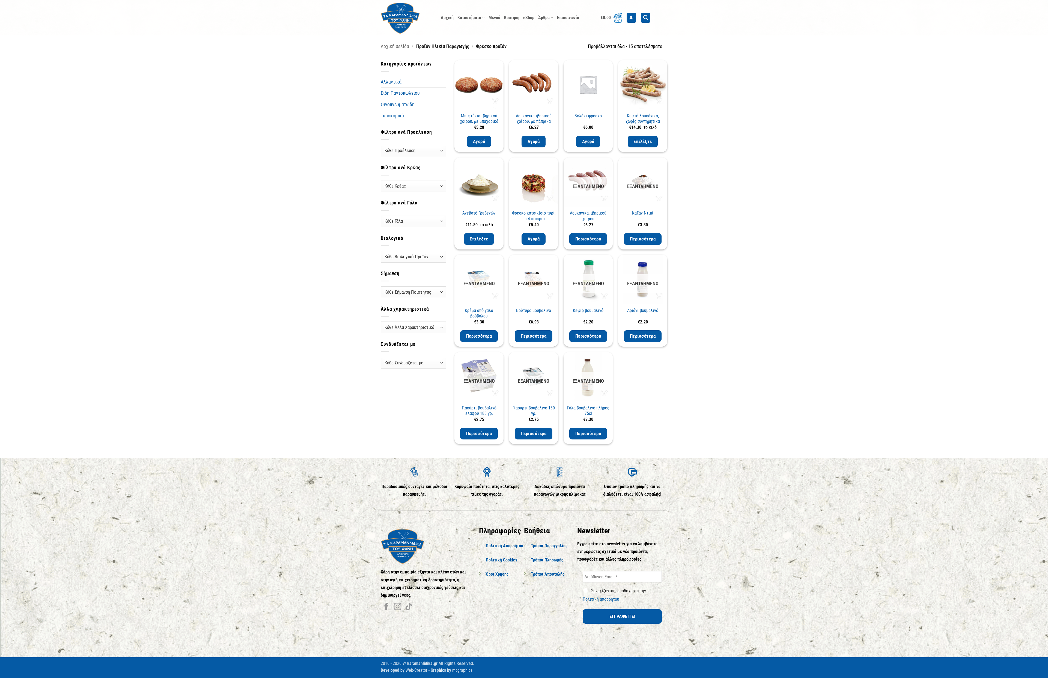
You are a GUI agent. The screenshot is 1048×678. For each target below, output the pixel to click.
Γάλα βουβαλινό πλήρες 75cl (588, 410)
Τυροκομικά (392, 115)
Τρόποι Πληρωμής (547, 560)
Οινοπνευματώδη (398, 104)
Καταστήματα (469, 17)
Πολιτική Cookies (501, 560)
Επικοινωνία (568, 17)
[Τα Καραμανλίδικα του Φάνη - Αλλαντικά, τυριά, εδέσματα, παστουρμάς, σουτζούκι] (407, 17)
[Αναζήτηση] (645, 18)
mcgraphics (462, 670)
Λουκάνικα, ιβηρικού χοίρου (588, 215)
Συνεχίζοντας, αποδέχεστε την (614, 595)
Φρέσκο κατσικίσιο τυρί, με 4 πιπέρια (533, 215)
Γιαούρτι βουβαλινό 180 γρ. (534, 410)
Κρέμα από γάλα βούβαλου (479, 313)
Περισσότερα (588, 239)
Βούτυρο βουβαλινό (533, 310)
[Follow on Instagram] (397, 607)
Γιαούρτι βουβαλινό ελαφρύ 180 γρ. (479, 410)
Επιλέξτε (642, 141)
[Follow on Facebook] (386, 607)
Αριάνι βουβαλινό (642, 310)
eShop (528, 17)
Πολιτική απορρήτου (601, 599)
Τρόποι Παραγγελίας (549, 545)
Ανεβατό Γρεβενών (479, 213)
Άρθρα (544, 17)
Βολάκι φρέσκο (588, 115)
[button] (611, 17)
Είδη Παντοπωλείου (400, 93)
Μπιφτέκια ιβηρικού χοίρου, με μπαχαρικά (479, 118)
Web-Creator (416, 670)
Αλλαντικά (391, 82)
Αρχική (447, 17)
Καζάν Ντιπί (642, 213)
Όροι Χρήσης (497, 574)
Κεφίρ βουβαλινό (588, 310)
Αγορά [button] (479, 141)
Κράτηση (511, 17)
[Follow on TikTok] (408, 607)
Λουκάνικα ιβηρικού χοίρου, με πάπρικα (534, 118)
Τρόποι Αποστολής (547, 574)
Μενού (494, 17)
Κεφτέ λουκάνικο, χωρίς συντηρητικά (643, 118)
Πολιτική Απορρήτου (504, 545)
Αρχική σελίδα (395, 46)
